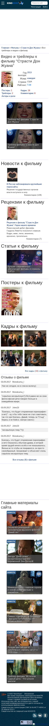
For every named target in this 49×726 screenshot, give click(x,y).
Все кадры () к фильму (36, 371)
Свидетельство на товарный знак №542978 (18, 711)
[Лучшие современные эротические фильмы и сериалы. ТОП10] (24, 262)
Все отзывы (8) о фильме (24, 460)
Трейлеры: (7, 93)
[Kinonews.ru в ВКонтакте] (40, 715)
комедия (31, 78)
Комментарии (33, 195)
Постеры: (7, 90)
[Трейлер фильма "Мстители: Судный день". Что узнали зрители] (24, 672)
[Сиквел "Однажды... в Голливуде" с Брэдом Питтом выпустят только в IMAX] (24, 612)
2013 (29, 72)
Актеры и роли (8, 96)
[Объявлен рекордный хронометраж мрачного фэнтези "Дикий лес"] (24, 523)
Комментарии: (28, 93)
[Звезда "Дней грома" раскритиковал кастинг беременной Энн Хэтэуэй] (24, 552)
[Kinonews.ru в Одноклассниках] (45, 715)
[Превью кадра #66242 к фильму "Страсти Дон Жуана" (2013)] (35, 338)
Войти (45, 7)
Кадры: (25, 90)
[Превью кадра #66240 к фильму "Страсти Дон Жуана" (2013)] (12, 358)
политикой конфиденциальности (14, 703)
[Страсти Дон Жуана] (7, 80)
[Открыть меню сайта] (2, 3)
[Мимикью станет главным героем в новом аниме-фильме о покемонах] (24, 583)
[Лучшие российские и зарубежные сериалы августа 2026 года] (24, 643)
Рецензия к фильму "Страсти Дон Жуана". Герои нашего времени (22, 223)
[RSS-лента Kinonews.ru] (34, 715)
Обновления (29, 694)
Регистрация (36, 7)
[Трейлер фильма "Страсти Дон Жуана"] (24, 139)
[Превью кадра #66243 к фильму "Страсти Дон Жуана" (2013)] (12, 338)
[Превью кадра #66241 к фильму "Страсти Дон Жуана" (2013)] (35, 358)
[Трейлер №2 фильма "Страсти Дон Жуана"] (24, 113)
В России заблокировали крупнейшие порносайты (24, 185)
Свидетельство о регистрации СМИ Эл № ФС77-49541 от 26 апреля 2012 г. (23, 708)
